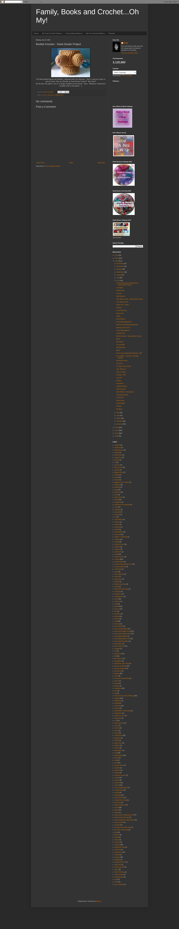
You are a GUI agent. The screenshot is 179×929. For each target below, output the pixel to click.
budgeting (117, 502)
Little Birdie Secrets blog (122, 711)
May (118, 412)
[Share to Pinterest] (68, 92)
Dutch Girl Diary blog (121, 589)
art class (117, 465)
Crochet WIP (120, 344)
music (116, 730)
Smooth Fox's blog (120, 800)
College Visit (120, 333)
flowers (116, 619)
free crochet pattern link (122, 631)
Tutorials (111, 33)
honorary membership (121, 678)
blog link (117, 492)
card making (118, 519)
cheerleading (118, 532)
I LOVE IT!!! (120, 397)
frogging (117, 648)
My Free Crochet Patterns (52, 33)
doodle (116, 581)
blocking (117, 487)
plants (116, 758)
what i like (117, 864)
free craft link (118, 626)
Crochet (119, 293)
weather (117, 857)
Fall (115, 604)
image (116, 683)
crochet (44, 95)
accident (117, 445)
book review (118, 497)
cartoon (116, 522)
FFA (115, 611)
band (116, 477)
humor (116, 681)
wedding (117, 859)
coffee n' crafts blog (120, 537)
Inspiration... (120, 383)
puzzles (117, 768)
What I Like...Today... (123, 305)
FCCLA (116, 609)
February (120, 421)
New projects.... (121, 319)
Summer (117, 825)
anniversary (118, 455)
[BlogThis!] (61, 92)
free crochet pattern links (122, 634)
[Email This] (58, 92)
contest (116, 542)
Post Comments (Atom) (52, 166)
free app (117, 624)
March (119, 418)
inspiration (117, 688)
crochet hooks (119, 562)
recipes (116, 780)
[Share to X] (63, 92)
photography (118, 755)
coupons (117, 549)
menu (116, 725)
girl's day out (118, 658)
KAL (115, 691)
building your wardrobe (122, 504)
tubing (116, 837)
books (116, 499)
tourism (116, 835)
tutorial (116, 840)
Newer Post (40, 163)
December (120, 263)
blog (115, 490)
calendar (117, 509)
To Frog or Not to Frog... (124, 366)
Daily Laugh (120, 400)
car (115, 517)
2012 (117, 427)
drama (116, 586)
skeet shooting (119, 797)
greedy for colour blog (121, 663)
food (115, 621)
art (115, 462)
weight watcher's (119, 862)
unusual (117, 842)
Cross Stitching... (121, 310)
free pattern (118, 643)
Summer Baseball (122, 395)
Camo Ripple (120, 403)
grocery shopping (120, 668)
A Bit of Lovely (121, 389)
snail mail (117, 802)
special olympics (119, 805)
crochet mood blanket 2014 (123, 564)
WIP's (118, 339)
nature (116, 733)
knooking (117, 706)
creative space (119, 557)
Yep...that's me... (121, 369)
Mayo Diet (117, 718)
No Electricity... (121, 347)
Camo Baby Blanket (122, 330)
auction (116, 470)
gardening (117, 653)
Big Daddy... (120, 342)
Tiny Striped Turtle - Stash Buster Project (129, 299)
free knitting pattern (120, 636)
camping (117, 512)
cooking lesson (119, 544)
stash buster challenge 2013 (55, 95)
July (118, 278)
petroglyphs (118, 750)
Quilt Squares (120, 296)
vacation (117, 845)
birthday (117, 485)
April (118, 415)
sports (116, 807)
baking (116, 475)
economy (117, 591)
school (116, 785)
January (119, 424)
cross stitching (119, 574)
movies (116, 728)
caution (116, 524)
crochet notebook (120, 567)
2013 (117, 261)
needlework (118, 735)
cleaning (117, 534)
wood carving (118, 874)
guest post (117, 671)
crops (116, 572)
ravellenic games (120, 775)
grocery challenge (120, 666)
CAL (115, 507)
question (117, 770)
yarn (115, 882)
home (116, 676)
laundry (116, 708)
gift (115, 656)
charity (116, 529)
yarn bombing (119, 884)
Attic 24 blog (118, 467)
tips (115, 832)
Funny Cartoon (121, 372)
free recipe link (119, 646)
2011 (117, 430)
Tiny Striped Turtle (122, 302)
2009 (117, 436)
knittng (116, 703)
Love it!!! (119, 378)
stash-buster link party (121, 817)
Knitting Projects (121, 386)
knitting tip (117, 701)
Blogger (98, 901)
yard (115, 879)
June (118, 280)
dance (116, 576)
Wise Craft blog (119, 872)
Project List (120, 313)
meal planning (119, 723)
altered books (118, 450)
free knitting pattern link (122, 639)
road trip (117, 783)
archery (116, 460)
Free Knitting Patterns (74, 33)
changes (117, 527)
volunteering (118, 852)
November (120, 266)
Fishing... (119, 307)
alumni (116, 452)
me (115, 720)
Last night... (120, 288)
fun (115, 651)
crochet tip (117, 569)
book (116, 495)
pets (115, 753)
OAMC (116, 740)
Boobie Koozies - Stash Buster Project (128, 336)
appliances (118, 457)
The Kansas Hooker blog (122, 827)
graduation (118, 661)
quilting (116, 773)
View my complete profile (129, 53)
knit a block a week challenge (124, 696)
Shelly (126, 43)
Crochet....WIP (121, 375)
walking (117, 854)
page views (118, 743)
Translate (129, 75)
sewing (116, 792)
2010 (117, 433)
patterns (117, 745)
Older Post (101, 163)
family (116, 606)
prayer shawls (119, 765)
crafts (116, 554)
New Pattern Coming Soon (125, 392)
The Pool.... (120, 363)
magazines (118, 713)
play (115, 760)
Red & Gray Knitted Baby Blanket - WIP (129, 353)
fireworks (117, 614)
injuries (116, 686)
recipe (116, 778)
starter (116, 812)
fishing (116, 616)
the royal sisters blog (121, 830)
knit (115, 693)
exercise (117, 601)
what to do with (119, 867)
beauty (116, 480)
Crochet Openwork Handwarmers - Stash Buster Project (127, 284)
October (119, 269)
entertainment (119, 596)
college (116, 539)
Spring (116, 810)
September (120, 272)
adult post (117, 447)
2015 (117, 255)
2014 (117, 258)
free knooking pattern (121, 641)
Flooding (119, 409)
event (116, 599)
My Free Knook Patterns (95, 33)
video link (117, 849)
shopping (117, 795)
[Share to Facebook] (65, 92)
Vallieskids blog (119, 847)
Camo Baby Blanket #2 (124, 322)
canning (117, 514)
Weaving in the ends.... (123, 327)
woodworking (118, 877)
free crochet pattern (120, 629)
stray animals (118, 822)
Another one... (121, 290)
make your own (119, 715)
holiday (116, 673)
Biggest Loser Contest (121, 482)
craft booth (117, 552)
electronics (118, 594)
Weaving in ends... (122, 360)
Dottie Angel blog (120, 584)
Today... (118, 316)
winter (116, 869)
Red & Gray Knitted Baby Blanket (127, 325)
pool (115, 763)
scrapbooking (118, 790)
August (119, 275)
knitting (116, 698)
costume (117, 547)
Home (36, 33)
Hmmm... (119, 380)
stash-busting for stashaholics (124, 820)
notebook (117, 738)
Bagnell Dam (118, 472)
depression (118, 579)
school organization (120, 788)
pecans (116, 748)
